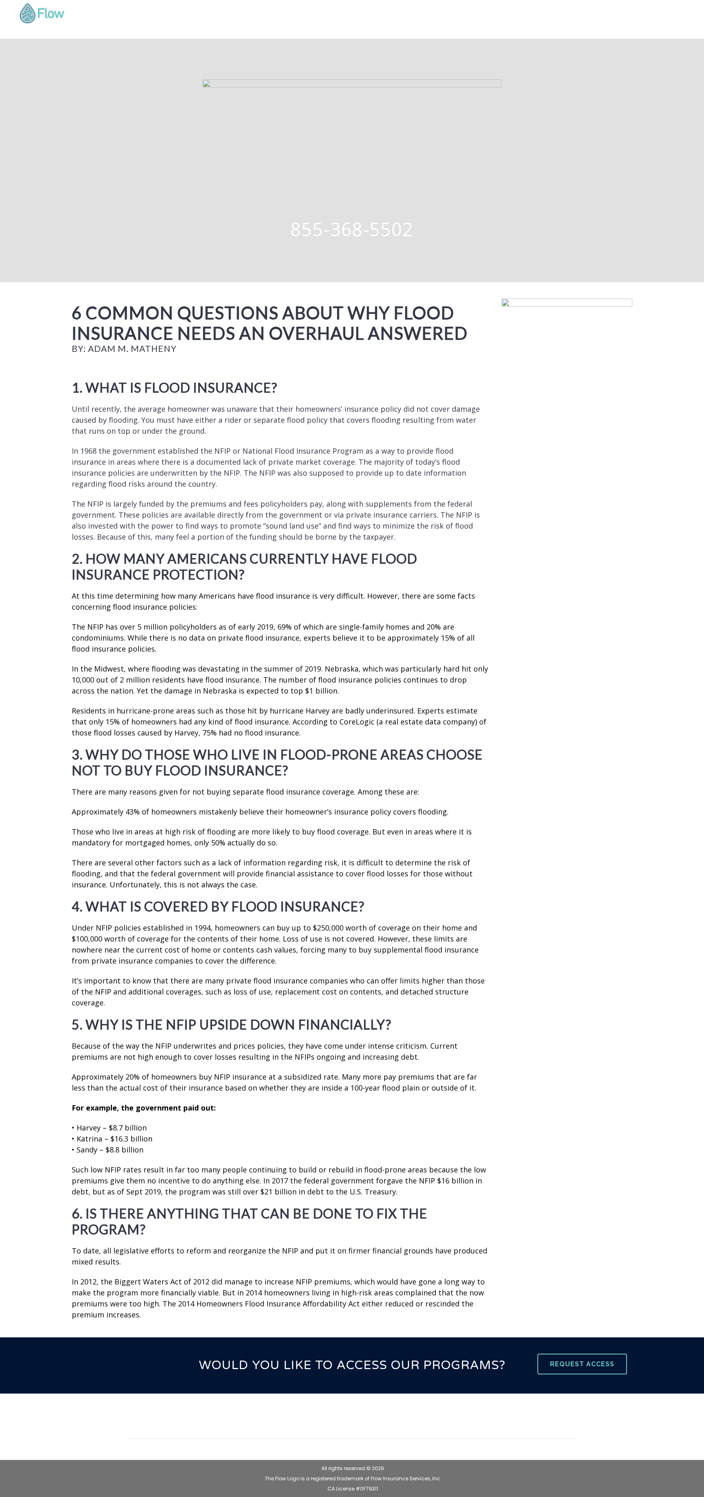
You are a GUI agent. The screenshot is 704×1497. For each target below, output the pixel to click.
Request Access (582, 1364)
